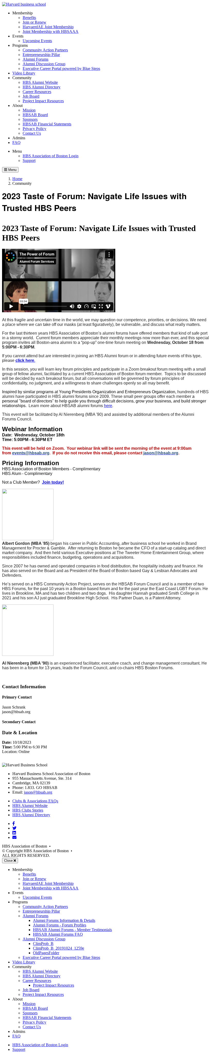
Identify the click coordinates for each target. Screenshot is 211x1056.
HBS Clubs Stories (27, 810)
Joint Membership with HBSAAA (50, 31)
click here (24, 360)
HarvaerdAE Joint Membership (48, 27)
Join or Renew (34, 22)
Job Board (31, 96)
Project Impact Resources (43, 101)
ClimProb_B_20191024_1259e (58, 948)
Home (17, 179)
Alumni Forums (35, 59)
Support (29, 160)
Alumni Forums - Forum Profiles (59, 925)
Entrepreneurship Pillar (41, 54)
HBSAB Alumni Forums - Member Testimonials (72, 930)
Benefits (29, 17)
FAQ (16, 142)
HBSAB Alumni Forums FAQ (58, 934)
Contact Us (32, 133)
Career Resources (37, 91)
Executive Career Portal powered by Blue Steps (61, 68)
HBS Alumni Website (40, 82)
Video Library (23, 73)
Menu (17, 151)
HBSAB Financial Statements (47, 124)
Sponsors (30, 119)
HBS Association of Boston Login (50, 156)
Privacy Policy (34, 128)
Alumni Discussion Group (44, 64)
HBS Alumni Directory (41, 87)
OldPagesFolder (46, 953)
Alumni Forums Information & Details (64, 920)
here (108, 405)
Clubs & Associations (35, 801)
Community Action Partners (45, 50)
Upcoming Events (37, 41)
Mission (29, 110)
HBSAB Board (35, 115)
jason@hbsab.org (38, 792)
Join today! (53, 482)
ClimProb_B (43, 943)
